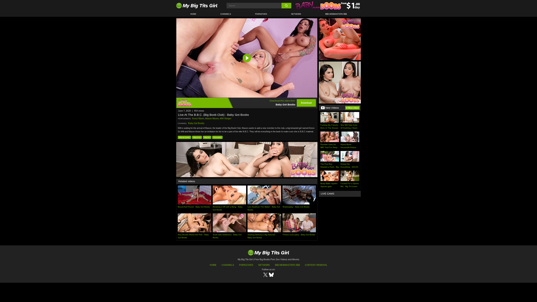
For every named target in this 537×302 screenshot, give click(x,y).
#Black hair (197, 137)
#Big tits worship (184, 137)
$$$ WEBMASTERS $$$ (336, 14)
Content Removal (316, 265)
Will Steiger (225, 118)
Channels (228, 265)
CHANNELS (225, 14)
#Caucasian (217, 137)
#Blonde (207, 137)
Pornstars (261, 14)
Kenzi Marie (198, 118)
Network (296, 14)
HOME (193, 14)
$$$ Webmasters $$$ (287, 265)
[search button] (286, 5)
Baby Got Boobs (196, 123)
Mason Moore (212, 118)
